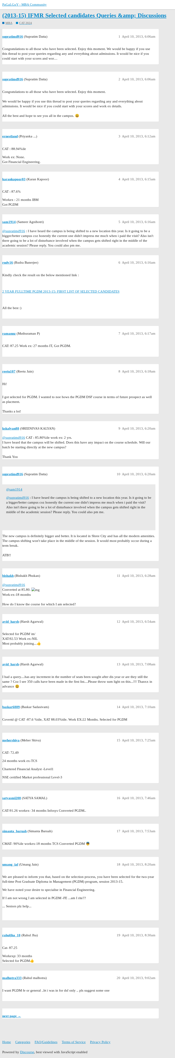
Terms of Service (74, 1042)
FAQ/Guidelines (46, 1042)
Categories (22, 1042)
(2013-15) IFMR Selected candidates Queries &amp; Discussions (84, 15)
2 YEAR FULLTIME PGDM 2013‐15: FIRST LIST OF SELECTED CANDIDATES (60, 291)
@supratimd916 (13, 231)
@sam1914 (14, 489)
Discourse (27, 1052)
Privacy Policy (100, 1042)
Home (6, 1042)
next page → (11, 1016)
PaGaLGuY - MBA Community (24, 4)
